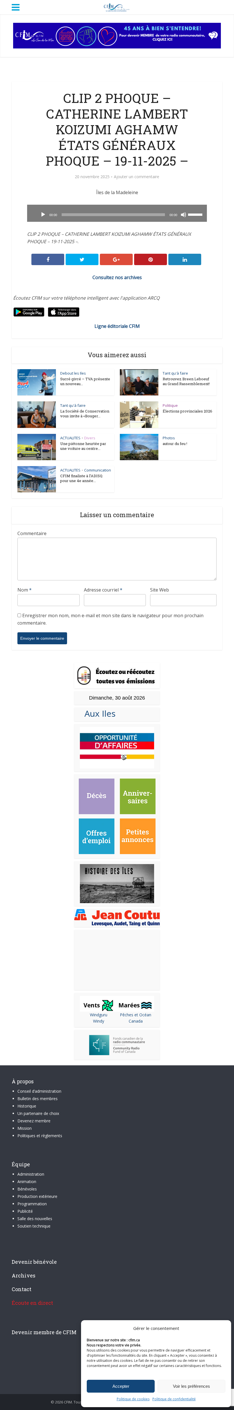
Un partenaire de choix (38, 1113)
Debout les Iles (73, 373)
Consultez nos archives (117, 277)
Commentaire (32, 533)
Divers (89, 437)
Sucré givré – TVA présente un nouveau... (85, 381)
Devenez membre (34, 1120)
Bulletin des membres (37, 1098)
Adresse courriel (103, 590)
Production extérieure (37, 1196)
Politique (170, 405)
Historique (26, 1106)
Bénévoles (27, 1189)
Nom (24, 590)
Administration (30, 1174)
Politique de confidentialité (174, 1399)
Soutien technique (34, 1226)
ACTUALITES (70, 437)
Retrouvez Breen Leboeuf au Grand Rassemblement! (186, 381)
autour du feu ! (175, 443)
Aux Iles (98, 713)
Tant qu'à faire (175, 373)
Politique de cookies (133, 1399)
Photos (169, 437)
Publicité (25, 1211)
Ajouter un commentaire (136, 176)
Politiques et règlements (39, 1135)
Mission (24, 1128)
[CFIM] (117, 6)
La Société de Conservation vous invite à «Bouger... (84, 413)
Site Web (159, 590)
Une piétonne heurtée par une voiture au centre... (83, 446)
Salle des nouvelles (34, 1218)
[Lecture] (43, 215)
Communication (97, 470)
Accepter (120, 1386)
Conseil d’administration (39, 1091)
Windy (98, 1021)
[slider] (196, 214)
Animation (26, 1181)
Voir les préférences (191, 1386)
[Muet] (183, 215)
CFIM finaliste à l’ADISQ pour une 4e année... (81, 478)
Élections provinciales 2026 (187, 411)
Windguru (98, 1014)
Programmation (32, 1203)
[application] (117, 213)
